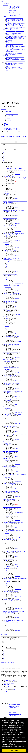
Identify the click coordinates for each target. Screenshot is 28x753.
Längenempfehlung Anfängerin (10, 451)
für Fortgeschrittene (14, 19)
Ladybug (7, 384)
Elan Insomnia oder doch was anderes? (12, 507)
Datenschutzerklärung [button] (18, 746)
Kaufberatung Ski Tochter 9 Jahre (11, 285)
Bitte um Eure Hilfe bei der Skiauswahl (12, 414)
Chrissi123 (7, 227)
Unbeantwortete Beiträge (15, 714)
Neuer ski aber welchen (8, 324)
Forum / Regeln (22, 170)
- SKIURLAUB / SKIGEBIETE (15, 61)
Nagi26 (7, 244)
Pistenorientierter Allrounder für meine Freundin (14, 551)
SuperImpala (8, 376)
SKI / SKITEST (7, 29)
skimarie (17, 174)
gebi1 (16, 215)
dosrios (7, 415)
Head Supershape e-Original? (10, 426)
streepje (7, 275)
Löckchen (7, 492)
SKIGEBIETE (6, 55)
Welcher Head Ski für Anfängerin (11, 359)
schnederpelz (18, 423)
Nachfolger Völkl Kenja (8, 559)
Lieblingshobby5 (9, 600)
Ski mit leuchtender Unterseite (10, 301)
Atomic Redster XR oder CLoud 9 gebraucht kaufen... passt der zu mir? (13, 612)
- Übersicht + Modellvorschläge (16, 36)
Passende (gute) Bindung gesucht (11, 514)
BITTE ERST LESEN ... (9, 176)
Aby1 (6, 203)
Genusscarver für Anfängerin (10, 218)
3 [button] (3, 153)
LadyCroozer (10, 261)
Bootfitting (12, 51)
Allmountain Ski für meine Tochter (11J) (12, 293)
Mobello (7, 211)
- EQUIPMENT (11, 54)
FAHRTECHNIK (7, 16)
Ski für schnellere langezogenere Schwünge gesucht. (15, 434)
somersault (7, 310)
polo (6, 236)
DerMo (17, 333)
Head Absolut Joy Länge (9, 317)
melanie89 (7, 219)
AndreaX (7, 435)
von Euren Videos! (15, 23)
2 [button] (3, 152)
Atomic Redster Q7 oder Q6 (9, 225)
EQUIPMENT (6, 42)
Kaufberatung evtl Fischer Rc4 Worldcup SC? (13, 210)
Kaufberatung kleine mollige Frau (11, 367)
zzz (16, 404)
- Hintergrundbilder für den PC (16, 59)
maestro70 (17, 357)
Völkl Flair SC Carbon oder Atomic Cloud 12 (13, 522)
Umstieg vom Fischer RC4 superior (11, 599)
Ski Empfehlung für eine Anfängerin (11, 399)
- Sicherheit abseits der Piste (15, 25)
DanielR (7, 468)
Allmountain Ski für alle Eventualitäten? (12, 383)
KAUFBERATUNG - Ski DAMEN (13, 137)
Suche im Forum (13, 15)
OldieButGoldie (9, 508)
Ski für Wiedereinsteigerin (9, 406)
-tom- (6, 318)
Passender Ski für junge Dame (10, 539)
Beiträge (14, 7)
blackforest (7, 444)
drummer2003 (8, 294)
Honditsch (7, 500)
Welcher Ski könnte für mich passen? (11, 375)
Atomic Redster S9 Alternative (10, 309)
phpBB (8, 686)
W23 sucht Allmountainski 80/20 (10, 491)
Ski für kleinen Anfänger (9, 499)
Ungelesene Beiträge (14, 706)
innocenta (7, 622)
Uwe (6, 170)
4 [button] (3, 154)
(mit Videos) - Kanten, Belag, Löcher (16, 47)
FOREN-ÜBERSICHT (14, 6)
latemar (17, 488)
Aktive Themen (12, 712)
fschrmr (7, 353)
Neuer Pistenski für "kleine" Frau (11, 250)
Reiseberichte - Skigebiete (12, 58)
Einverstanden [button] (14, 750)
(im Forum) (11, 64)
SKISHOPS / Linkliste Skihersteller (14, 63)
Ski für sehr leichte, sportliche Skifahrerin (12, 391)
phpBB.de (16, 689)
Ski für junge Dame (7, 242)
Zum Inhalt (3, 109)
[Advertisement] (14, 86)
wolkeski (17, 306)
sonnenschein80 (9, 484)
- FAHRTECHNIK (12, 28)
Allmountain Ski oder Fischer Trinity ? (12, 344)
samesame (7, 593)
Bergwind (7, 477)
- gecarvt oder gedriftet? (16, 27)
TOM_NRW (8, 427)
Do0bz (7, 302)
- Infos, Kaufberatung (14, 53)
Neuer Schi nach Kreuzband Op (10, 483)
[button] (3, 146)
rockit (6, 560)
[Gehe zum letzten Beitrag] (19, 174)
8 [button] (3, 158)
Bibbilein (7, 524)
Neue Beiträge (12, 707)
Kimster (7, 533)
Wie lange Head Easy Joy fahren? (11, 336)
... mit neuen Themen (13, 33)
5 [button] (3, 156)
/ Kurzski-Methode (14, 18)
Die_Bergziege (8, 452)
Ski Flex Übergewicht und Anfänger (11, 352)
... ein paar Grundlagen (13, 24)
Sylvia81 (7, 369)
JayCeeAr (7, 361)
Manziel (7, 552)
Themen (12, 12)
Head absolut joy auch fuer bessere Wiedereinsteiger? (11, 442)
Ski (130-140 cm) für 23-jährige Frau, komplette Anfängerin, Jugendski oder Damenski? (14, 234)
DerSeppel (7, 251)
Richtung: (13, 639)
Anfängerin (8, 400)
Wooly (16, 448)
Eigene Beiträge (12, 708)
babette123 (7, 392)
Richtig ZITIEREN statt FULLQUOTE (12, 168)
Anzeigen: (4, 637)
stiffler (6, 540)
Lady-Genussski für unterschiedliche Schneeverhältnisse (11, 259)
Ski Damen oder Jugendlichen (10, 466)
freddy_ (17, 198)
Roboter (17, 255)
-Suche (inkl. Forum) (13, 67)
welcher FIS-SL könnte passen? (10, 566)
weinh (6, 194)
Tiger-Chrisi (8, 613)
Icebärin (7, 460)
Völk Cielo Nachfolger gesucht (10, 591)
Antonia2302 (8, 287)
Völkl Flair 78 (6, 458)
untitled (7, 516)
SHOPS (5, 62)
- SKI (9, 41)
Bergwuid (17, 231)
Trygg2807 (7, 408)
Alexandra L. (8, 337)
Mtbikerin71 (8, 581)
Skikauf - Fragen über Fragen (10, 274)
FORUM (5, 5)
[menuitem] (12, 114)
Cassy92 (7, 326)
